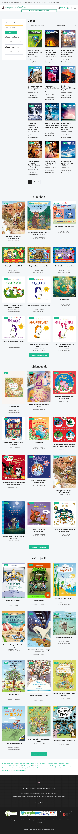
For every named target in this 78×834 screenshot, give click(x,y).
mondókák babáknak (8, 763)
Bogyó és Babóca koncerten (64, 266)
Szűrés (9, 32)
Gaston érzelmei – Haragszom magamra (39, 345)
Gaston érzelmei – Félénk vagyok (14, 341)
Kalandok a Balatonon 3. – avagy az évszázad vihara (39, 651)
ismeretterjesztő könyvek (56, 763)
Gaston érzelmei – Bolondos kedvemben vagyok (64, 345)
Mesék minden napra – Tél (39, 695)
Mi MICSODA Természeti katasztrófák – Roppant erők (33, 126)
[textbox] (14, 42)
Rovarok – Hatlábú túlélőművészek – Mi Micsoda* (35, 52)
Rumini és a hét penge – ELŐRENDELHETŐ (14, 237)
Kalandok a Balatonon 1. (14, 601)
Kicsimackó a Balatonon (64, 637)
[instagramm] (67, 2)
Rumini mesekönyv (42, 768)
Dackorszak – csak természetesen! (39, 530)
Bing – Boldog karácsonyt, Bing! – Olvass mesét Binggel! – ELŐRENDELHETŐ (14, 484)
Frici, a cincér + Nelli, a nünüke (64, 227)
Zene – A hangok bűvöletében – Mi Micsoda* (50, 163)
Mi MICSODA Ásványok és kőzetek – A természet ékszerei (52, 89)
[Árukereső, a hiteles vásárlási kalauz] (11, 811)
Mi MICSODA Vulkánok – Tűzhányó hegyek (68, 88)
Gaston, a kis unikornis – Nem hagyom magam (14, 306)
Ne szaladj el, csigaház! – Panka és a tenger (14, 646)
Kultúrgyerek (9, 8)
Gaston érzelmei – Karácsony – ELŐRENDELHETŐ (64, 530)
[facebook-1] (63, 2)
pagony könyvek (31, 763)
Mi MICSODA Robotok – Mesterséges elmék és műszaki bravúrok (52, 125)
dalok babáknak (20, 763)
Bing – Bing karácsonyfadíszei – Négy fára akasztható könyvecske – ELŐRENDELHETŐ (64, 445)
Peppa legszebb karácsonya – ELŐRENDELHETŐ (64, 398)
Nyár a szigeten (39, 600)
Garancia (47, 820)
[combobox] (14, 42)
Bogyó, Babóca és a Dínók (13, 266)
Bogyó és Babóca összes (57, 768)
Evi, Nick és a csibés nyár (14, 743)
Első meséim (39, 442)
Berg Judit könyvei (52, 766)
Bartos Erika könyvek (39, 766)
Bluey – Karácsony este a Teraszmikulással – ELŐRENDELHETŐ (39, 482)
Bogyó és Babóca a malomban (39, 266)
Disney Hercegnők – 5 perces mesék (39, 406)
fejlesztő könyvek (23, 768)
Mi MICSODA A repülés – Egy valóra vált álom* (67, 163)
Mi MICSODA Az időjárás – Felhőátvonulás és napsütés (67, 126)
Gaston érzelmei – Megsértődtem (39, 305)
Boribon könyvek (27, 766)
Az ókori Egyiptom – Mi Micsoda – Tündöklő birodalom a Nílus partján (34, 164)
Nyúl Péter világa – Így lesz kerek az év (39, 740)
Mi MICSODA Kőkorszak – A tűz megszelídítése (51, 52)
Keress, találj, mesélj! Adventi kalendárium (13, 443)
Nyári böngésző (14, 694)
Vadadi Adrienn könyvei (66, 766)
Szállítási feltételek (27, 820)
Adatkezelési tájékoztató (58, 820)
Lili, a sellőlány (64, 299)
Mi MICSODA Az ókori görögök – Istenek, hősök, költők (68, 52)
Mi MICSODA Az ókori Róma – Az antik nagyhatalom (35, 88)
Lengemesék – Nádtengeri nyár (64, 598)
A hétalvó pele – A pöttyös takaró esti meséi (14, 537)
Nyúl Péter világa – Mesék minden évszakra (64, 694)
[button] (75, 8)
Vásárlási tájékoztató (14, 820)
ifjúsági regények (42, 763)
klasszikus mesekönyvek (9, 768)
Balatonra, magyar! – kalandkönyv (64, 740)
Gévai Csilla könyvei (15, 766)
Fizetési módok (38, 820)
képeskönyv (32, 768)
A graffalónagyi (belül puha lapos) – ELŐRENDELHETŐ (39, 233)
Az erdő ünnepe (14, 406)
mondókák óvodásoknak (18, 770)
